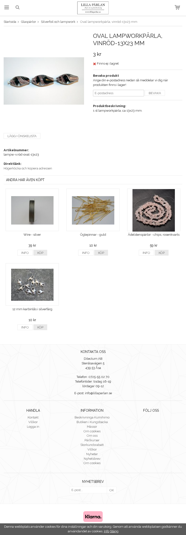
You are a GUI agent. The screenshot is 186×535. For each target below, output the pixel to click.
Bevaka (155, 93)
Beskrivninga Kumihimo (92, 417)
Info (25, 253)
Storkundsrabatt (92, 445)
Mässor (92, 426)
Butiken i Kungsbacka (92, 422)
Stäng (114, 531)
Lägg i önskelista (22, 136)
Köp (40, 253)
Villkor (33, 422)
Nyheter (92, 454)
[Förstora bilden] (44, 81)
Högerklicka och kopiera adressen (28, 168)
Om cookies (92, 431)
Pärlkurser (92, 440)
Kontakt (33, 417)
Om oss (92, 435)
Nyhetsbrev (92, 458)
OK (111, 490)
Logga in (33, 426)
